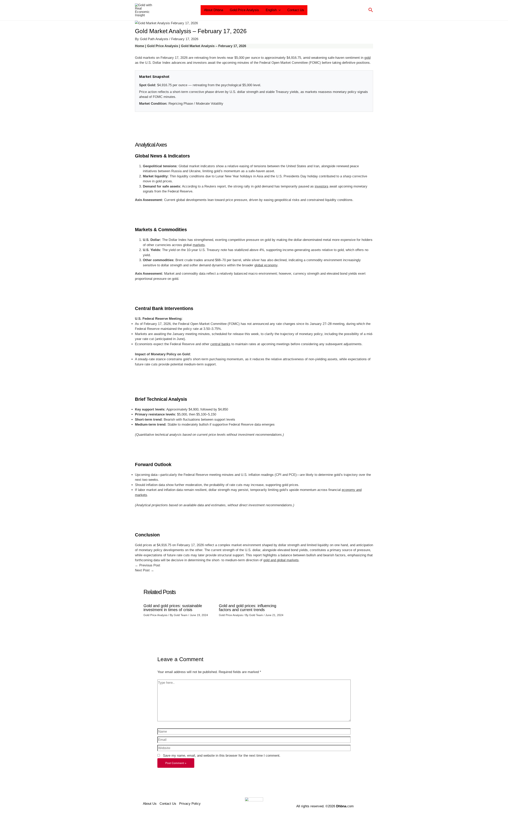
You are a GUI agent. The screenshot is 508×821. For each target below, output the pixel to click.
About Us (150, 804)
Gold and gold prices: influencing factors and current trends (247, 608)
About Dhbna (213, 10)
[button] (279, 10)
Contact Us (295, 10)
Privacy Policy (190, 804)
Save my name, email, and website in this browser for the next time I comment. (221, 755)
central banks (220, 344)
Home (139, 46)
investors (321, 186)
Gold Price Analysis (244, 10)
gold (367, 58)
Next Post (144, 570)
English (271, 10)
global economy (265, 265)
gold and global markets (281, 560)
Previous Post (147, 565)
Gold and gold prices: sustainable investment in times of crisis (172, 608)
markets (199, 245)
